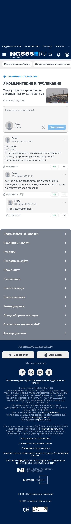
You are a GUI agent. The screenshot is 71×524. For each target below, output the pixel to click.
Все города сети (14, 333)
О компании (11, 279)
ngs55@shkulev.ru (50, 412)
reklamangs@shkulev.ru (52, 429)
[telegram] (22, 372)
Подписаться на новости (20, 234)
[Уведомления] (58, 54)
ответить (12, 166)
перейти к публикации (22, 76)
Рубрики (9, 252)
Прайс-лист (11, 270)
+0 (54, 166)
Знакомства (32, 46)
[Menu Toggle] (4, 54)
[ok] (48, 372)
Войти (18, 127)
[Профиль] (67, 54)
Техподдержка (13, 306)
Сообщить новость (16, 243)
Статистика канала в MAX (21, 324)
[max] (40, 372)
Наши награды (13, 288)
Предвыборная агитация (20, 315)
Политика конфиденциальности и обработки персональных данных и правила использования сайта (35, 461)
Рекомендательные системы (36, 448)
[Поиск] (50, 54)
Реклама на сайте (15, 261)
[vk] (31, 372)
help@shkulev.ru (43, 420)
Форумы (60, 46)
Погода (47, 46)
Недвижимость (12, 46)
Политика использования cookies (35, 443)
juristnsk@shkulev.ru (40, 417)
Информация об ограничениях (35, 438)
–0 (64, 166)
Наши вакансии (14, 297)
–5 (64, 194)
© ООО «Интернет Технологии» (35, 501)
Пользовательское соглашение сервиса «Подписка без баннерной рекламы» (35, 454)
